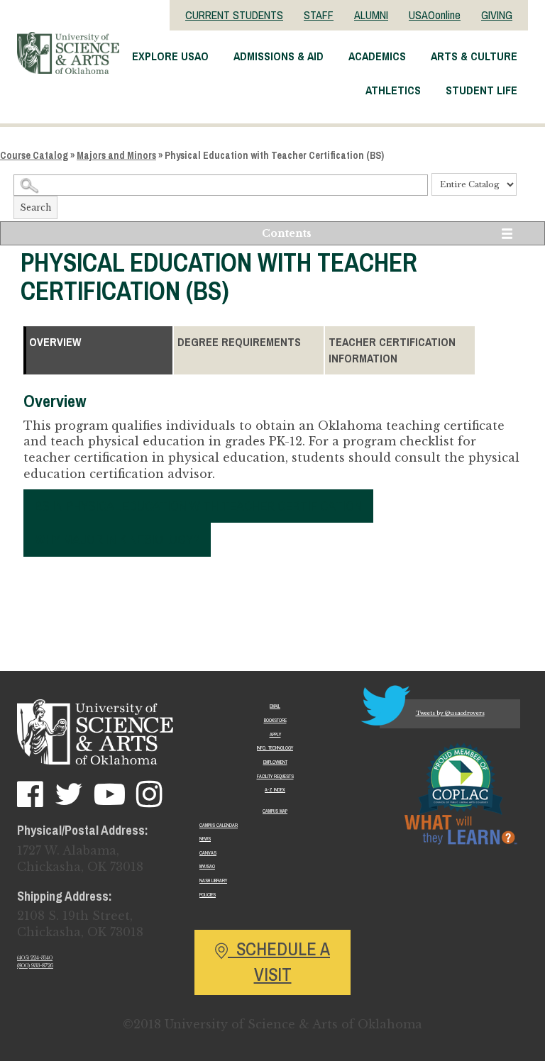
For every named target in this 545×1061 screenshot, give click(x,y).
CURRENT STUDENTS (234, 15)
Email (275, 706)
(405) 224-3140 (35, 958)
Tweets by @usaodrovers (450, 713)
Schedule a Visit (279, 962)
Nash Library (213, 880)
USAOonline (435, 15)
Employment (275, 762)
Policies (207, 894)
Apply (275, 734)
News (205, 838)
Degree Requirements (239, 342)
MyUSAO (207, 866)
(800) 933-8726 (35, 965)
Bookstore (275, 720)
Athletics (393, 90)
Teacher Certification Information (392, 350)
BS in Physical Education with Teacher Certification (198, 505)
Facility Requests (275, 776)
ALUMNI (371, 15)
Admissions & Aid (278, 56)
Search (35, 207)
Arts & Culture (474, 56)
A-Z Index (275, 790)
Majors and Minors (116, 155)
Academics (377, 56)
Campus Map (275, 811)
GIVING (496, 15)
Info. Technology (275, 748)
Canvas (207, 853)
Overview (55, 342)
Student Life (481, 90)
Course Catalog (34, 155)
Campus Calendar (218, 825)
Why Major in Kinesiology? (117, 539)
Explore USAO (170, 56)
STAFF (319, 15)
